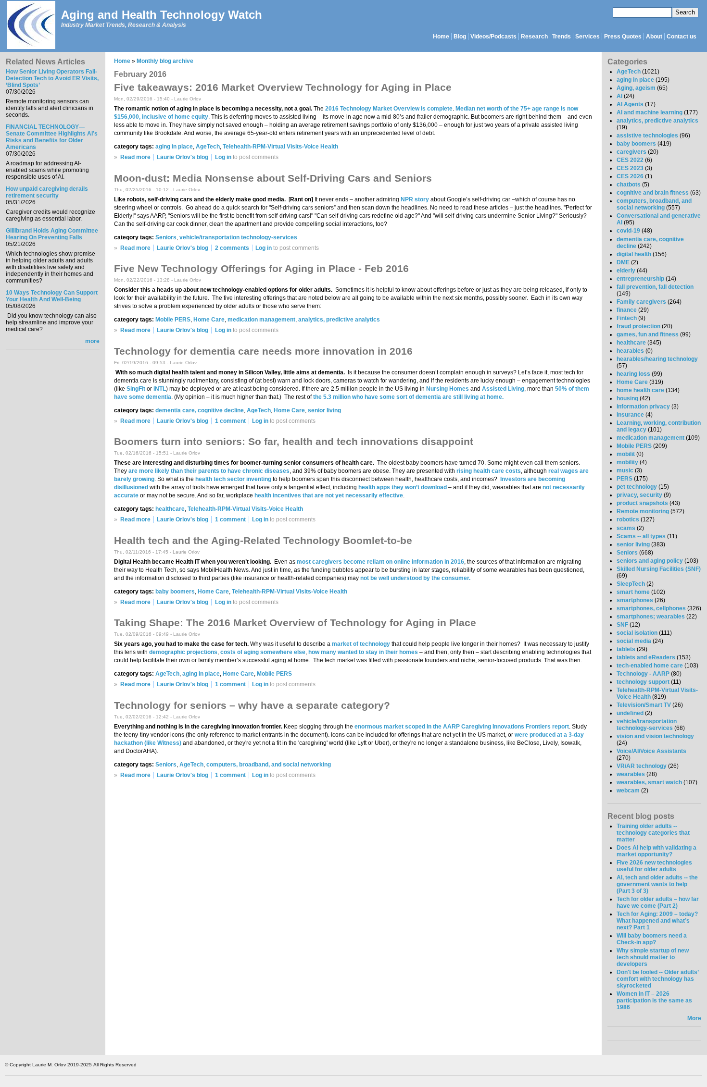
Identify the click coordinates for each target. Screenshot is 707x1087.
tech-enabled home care (650, 665)
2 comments (232, 248)
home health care (640, 390)
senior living (324, 410)
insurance (630, 414)
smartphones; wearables (651, 616)
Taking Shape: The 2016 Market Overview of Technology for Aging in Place (295, 622)
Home (441, 36)
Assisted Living (503, 388)
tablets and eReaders (646, 657)
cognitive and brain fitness (653, 192)
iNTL (159, 388)
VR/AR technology (642, 766)
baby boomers (175, 591)
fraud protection (638, 326)
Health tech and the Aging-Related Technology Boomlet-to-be (263, 540)
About (654, 36)
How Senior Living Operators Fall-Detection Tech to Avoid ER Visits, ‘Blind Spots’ (52, 78)
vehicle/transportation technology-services (238, 237)
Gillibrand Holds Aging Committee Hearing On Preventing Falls (52, 234)
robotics (628, 519)
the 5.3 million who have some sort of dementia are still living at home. (408, 397)
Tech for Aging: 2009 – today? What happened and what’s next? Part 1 (657, 921)
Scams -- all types (641, 536)
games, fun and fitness (648, 334)
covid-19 (628, 230)
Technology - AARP (643, 673)
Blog (460, 36)
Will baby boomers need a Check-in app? (652, 939)
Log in (223, 157)
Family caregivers (641, 301)
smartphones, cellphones (651, 608)
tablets (626, 649)
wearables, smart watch (649, 782)
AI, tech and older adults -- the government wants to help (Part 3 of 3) (657, 884)
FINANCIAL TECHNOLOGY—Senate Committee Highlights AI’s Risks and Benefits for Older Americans (52, 137)
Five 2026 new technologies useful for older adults (654, 866)
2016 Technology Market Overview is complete (389, 108)
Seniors (166, 237)
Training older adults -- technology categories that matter (653, 833)
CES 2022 (630, 160)
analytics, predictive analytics (339, 319)
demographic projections (183, 652)
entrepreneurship (640, 278)
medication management (261, 319)
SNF (622, 624)
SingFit (135, 388)
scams (626, 528)
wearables (631, 774)
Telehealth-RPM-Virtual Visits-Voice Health (280, 146)
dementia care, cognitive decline (199, 410)
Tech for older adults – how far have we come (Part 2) (658, 902)
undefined (630, 713)
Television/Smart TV (644, 705)
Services (587, 36)
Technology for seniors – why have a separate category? (252, 705)
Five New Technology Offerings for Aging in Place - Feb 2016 (261, 268)
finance (627, 310)
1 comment (230, 421)
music (625, 470)
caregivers (631, 151)
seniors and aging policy (650, 560)
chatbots (629, 184)
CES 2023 (630, 168)
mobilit (626, 454)
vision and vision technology (655, 736)
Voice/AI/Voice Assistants (651, 751)
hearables (630, 350)
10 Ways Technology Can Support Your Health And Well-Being (52, 296)
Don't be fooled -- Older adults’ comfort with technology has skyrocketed (657, 979)
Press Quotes (623, 36)
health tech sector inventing (233, 479)
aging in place (174, 146)
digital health (634, 254)
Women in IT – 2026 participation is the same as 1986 (654, 1000)
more (92, 341)
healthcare (170, 509)
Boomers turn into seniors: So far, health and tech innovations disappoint (293, 441)
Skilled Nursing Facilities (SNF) (659, 569)
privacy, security (639, 495)
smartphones (635, 600)
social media (634, 641)
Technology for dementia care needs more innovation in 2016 (263, 351)
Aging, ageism (636, 88)
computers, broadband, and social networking (268, 764)
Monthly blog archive (165, 61)
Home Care (209, 319)
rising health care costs (488, 471)
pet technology (637, 486)
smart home (633, 592)
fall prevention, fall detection (655, 287)
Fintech (627, 318)
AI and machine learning (649, 112)
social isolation (637, 633)
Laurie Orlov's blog (182, 157)
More (694, 1018)
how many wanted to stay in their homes (363, 652)
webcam (628, 790)
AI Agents (630, 104)
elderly (626, 270)
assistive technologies (647, 135)
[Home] (31, 25)
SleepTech (631, 584)
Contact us (681, 36)
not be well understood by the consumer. (415, 578)
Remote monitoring (643, 511)
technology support (643, 682)
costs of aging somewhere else (262, 652)
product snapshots (642, 503)
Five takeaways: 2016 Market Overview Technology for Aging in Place (283, 87)
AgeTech (208, 146)
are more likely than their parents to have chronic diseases (209, 471)
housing (627, 398)
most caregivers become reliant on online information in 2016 (380, 561)
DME (623, 262)
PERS (624, 478)
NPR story (415, 199)
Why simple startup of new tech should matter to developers (653, 957)
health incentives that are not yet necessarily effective (328, 495)
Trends (561, 36)
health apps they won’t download (402, 487)
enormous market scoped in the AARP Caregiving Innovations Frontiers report (461, 726)
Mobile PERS (172, 319)
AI (619, 96)
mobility (627, 462)
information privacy (643, 406)
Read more (135, 157)
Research (534, 36)
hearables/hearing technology (657, 359)
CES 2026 (630, 176)
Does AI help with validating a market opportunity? (656, 851)
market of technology (361, 644)
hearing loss (633, 374)
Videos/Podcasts (493, 36)
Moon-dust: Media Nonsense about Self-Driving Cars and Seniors (273, 178)
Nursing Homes (447, 388)
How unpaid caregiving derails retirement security (47, 192)
